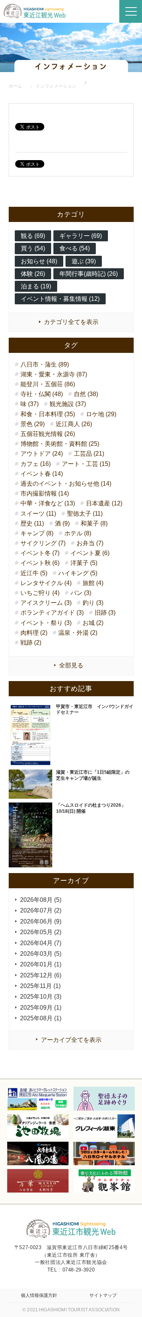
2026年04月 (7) (40, 943)
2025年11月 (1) (40, 986)
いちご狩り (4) (39, 593)
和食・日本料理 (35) (47, 414)
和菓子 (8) (94, 523)
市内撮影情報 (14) (44, 493)
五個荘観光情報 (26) (47, 434)
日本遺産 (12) (104, 503)
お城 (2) (93, 623)
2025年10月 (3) (40, 996)
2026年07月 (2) (40, 910)
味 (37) (29, 404)
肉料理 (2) (33, 632)
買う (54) (33, 248)
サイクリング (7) (43, 543)
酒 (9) (62, 523)
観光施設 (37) (68, 404)
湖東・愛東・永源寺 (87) (53, 374)
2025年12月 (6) (40, 975)
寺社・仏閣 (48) (41, 394)
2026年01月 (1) (40, 964)
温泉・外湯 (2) (77, 632)
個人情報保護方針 (39, 1295)
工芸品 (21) (89, 453)
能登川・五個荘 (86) (47, 384)
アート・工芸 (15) (86, 464)
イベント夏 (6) (89, 553)
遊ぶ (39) (84, 261)
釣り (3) (93, 602)
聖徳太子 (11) (85, 513)
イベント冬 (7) (39, 553)
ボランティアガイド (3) (52, 612)
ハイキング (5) (77, 573)
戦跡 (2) (30, 642)
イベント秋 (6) (39, 563)
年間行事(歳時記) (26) (88, 274)
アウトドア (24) (41, 453)
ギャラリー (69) (80, 236)
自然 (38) (86, 394)
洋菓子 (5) (83, 563)
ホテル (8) (77, 533)
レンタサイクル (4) (46, 583)
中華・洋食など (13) (47, 503)
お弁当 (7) (89, 543)
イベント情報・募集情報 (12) (60, 299)
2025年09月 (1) (40, 1007)
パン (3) (80, 593)
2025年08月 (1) (40, 1018)
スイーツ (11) (38, 513)
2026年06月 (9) (40, 921)
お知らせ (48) (39, 261)
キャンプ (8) (36, 533)
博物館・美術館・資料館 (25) (59, 444)
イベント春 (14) (41, 473)
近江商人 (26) (74, 424)
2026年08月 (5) (40, 900)
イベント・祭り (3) (46, 623)
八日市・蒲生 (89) (44, 364)
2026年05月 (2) (40, 932)
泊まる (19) (36, 286)
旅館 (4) (93, 583)
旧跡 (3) (105, 612)
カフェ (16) (35, 464)
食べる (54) (74, 248)
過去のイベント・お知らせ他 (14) (65, 483)
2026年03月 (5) (40, 953)
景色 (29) (32, 424)
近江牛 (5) (33, 573)
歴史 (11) (32, 523)
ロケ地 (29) (101, 414)
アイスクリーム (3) (46, 602)
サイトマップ (103, 1295)
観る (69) (33, 236)
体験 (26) (33, 274)
